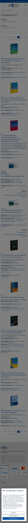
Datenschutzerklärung (10, 508)
